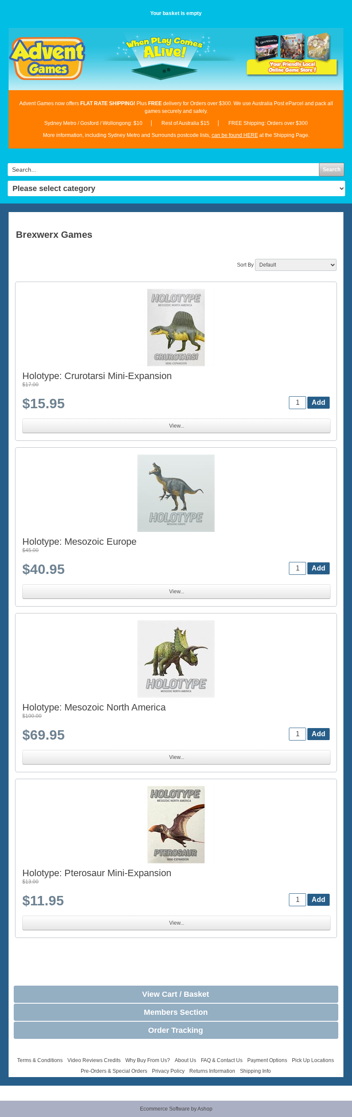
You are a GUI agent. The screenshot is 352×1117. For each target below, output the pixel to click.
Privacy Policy (168, 1071)
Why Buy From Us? (147, 1060)
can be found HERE (235, 135)
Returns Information (212, 1071)
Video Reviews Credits (94, 1060)
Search (331, 170)
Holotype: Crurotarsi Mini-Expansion (97, 375)
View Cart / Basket (175, 994)
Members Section (176, 1012)
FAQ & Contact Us (222, 1060)
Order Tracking (175, 1030)
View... (176, 426)
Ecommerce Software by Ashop (176, 1109)
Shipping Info (255, 1071)
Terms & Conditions (40, 1060)
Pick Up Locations (313, 1060)
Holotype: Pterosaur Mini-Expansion (96, 873)
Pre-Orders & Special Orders (114, 1071)
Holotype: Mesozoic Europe (79, 541)
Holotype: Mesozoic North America (94, 707)
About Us (185, 1060)
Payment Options (267, 1060)
